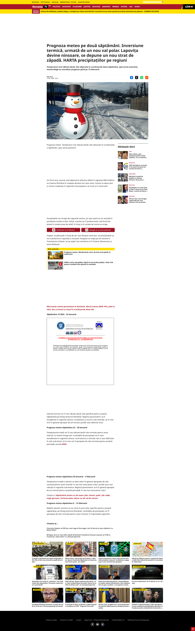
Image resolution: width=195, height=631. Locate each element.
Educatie (96, 7)
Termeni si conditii (66, 620)
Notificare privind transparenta (138, 620)
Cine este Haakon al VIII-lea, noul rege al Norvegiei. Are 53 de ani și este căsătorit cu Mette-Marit (80, 529)
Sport (137, 7)
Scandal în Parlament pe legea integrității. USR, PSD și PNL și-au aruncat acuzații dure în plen (47, 560)
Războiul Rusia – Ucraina (68, 2)
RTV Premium (45, 2)
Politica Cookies (51, 620)
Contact (78, 620)
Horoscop (55, 2)
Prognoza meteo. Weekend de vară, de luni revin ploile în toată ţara (87, 253)
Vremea (115, 7)
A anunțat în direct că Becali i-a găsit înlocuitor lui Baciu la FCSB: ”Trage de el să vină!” (80, 605)
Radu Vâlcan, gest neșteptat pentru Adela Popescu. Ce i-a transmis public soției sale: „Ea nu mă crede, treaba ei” (137, 155)
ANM (64, 444)
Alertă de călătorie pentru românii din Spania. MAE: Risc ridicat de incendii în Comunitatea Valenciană (147, 560)
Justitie (87, 7)
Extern (124, 7)
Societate (66, 7)
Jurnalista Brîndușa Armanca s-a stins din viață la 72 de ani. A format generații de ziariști (47, 605)
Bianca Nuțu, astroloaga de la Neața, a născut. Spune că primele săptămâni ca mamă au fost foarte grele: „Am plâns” (80, 560)
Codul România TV (118, 620)
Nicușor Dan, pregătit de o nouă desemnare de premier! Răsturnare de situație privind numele (114, 606)
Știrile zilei (35, 2)
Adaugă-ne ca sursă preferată (100, 230)
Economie (77, 7)
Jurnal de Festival (84, 2)
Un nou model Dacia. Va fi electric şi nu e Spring (147, 582)
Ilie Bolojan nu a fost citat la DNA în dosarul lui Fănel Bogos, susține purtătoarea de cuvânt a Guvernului (138, 189)
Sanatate (106, 7)
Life (131, 7)
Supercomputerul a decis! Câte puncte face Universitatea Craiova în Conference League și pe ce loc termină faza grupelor (114, 560)
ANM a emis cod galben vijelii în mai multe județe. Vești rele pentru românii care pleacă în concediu (88, 263)
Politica (56, 7)
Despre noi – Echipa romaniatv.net (96, 620)
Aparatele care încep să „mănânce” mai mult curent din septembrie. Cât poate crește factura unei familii (47, 583)
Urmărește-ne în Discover (65, 230)
